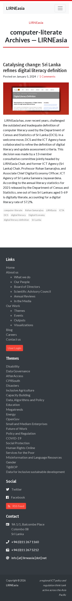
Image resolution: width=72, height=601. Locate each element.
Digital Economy (37, 215)
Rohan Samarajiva (34, 210)
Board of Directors (27, 286)
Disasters (12, 385)
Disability (12, 366)
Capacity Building (18, 395)
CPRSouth (13, 380)
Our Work (13, 306)
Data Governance (18, 371)
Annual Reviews (24, 296)
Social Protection (18, 443)
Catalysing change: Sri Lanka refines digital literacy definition (35, 67)
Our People (22, 282)
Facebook (18, 497)
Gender (11, 462)
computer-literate (13, 210)
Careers (11, 334)
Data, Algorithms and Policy (25, 400)
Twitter (16, 489)
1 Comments (47, 76)
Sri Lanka (36, 220)
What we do (22, 277)
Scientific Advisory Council (32, 291)
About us (12, 272)
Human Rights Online (20, 448)
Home (10, 267)
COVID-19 (13, 438)
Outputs (19, 320)
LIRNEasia (51, 210)
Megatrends (14, 409)
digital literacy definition (16, 220)
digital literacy (18, 215)
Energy (11, 414)
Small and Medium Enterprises (26, 424)
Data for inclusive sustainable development (35, 472)
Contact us (13, 339)
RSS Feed (18, 506)
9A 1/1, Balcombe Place (27, 529)
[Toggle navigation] (60, 8)
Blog (9, 330)
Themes (19, 310)
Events (18, 315)
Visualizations (23, 325)
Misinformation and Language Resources (34, 457)
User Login (14, 348)
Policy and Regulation (21, 433)
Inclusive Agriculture (20, 390)
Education (13, 404)
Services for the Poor (20, 452)
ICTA (61, 210)
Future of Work (16, 428)
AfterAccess (14, 376)
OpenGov (12, 419)
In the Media (22, 301)
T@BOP (12, 467)
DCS (6, 215)
